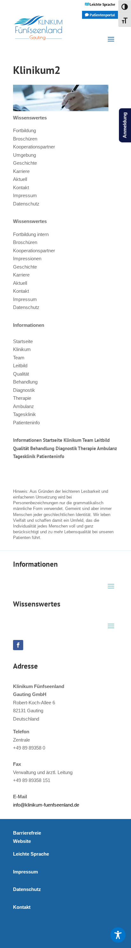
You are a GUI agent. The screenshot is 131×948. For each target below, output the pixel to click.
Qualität (21, 374)
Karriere (21, 171)
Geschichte (25, 163)
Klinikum (22, 349)
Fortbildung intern (31, 234)
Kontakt (21, 187)
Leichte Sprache (102, 4)
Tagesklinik (24, 414)
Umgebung (24, 155)
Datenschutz (26, 203)
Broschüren (25, 138)
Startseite (23, 341)
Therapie (22, 398)
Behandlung (25, 381)
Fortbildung (24, 130)
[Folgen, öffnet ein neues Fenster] (18, 645)
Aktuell (20, 179)
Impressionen (27, 258)
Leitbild (20, 365)
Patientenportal (102, 14)
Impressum (25, 195)
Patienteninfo (26, 422)
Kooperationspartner (34, 146)
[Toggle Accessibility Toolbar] (118, 935)
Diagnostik (24, 390)
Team (18, 357)
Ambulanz (23, 406)
